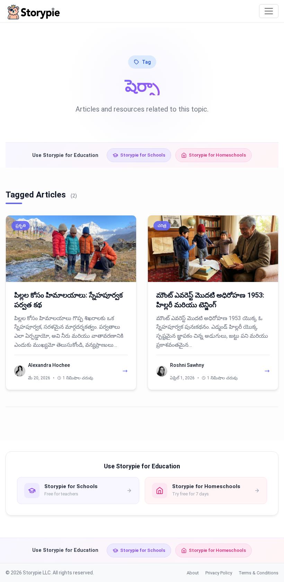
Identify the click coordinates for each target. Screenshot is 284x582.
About (193, 572)
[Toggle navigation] (268, 11)
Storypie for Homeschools (217, 155)
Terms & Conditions (258, 572)
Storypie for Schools (142, 155)
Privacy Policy (218, 572)
